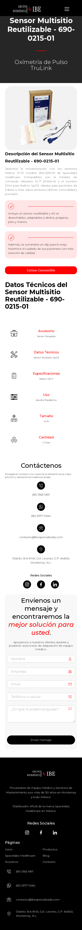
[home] (27, 9)
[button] (66, 9)
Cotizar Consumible (41, 270)
